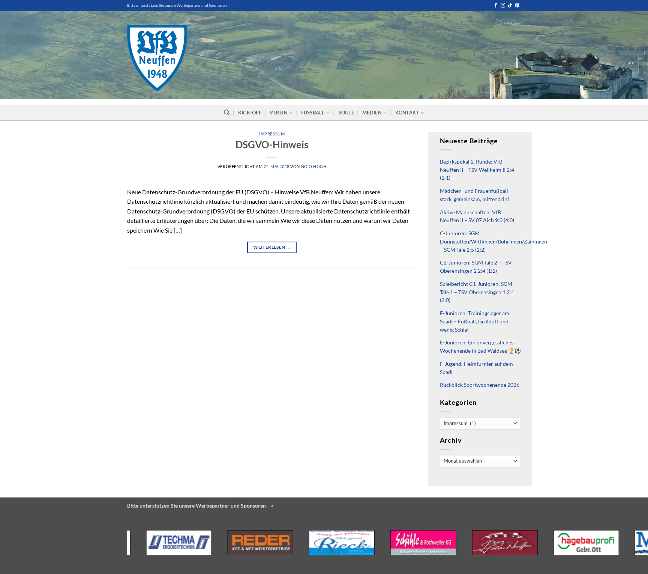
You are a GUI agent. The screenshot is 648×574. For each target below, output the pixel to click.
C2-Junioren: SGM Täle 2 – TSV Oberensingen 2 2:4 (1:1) (476, 267)
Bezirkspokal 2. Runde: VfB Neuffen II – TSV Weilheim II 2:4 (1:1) (477, 170)
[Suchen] (227, 112)
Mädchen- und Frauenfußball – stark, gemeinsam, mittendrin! (476, 195)
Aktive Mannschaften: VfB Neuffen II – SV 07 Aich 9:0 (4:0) (477, 216)
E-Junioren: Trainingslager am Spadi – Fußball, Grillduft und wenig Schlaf (474, 321)
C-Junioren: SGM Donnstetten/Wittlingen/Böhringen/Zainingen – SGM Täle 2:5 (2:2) (493, 241)
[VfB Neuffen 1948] (157, 58)
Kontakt (407, 113)
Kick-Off (249, 113)
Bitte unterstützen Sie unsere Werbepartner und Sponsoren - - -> (181, 5)
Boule (346, 113)
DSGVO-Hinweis (272, 144)
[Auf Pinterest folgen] (517, 5)
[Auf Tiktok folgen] (510, 5)
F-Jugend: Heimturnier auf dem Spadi (476, 368)
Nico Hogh (314, 166)
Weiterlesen (272, 247)
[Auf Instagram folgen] (503, 5)
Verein (279, 113)
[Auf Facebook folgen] (496, 5)
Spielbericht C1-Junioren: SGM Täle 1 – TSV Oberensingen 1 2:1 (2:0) (477, 292)
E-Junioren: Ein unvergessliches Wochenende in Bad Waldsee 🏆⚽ (480, 347)
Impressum (272, 133)
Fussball (313, 113)
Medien (372, 113)
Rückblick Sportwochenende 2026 (479, 385)
